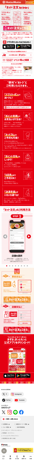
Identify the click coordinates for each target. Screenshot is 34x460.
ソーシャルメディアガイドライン (10, 435)
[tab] (6, 265)
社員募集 (5, 424)
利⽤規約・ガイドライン (8, 433)
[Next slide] (29, 236)
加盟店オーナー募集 (21, 424)
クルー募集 (6, 427)
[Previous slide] (5, 236)
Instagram (18, 394)
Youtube (22, 400)
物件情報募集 (21, 427)
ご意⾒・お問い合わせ (12, 419)
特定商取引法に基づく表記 (9, 438)
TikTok (8, 400)
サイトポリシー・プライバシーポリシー (12, 430)
